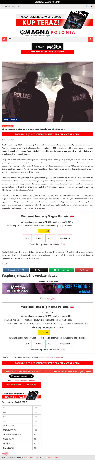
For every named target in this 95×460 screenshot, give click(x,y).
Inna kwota (65, 238)
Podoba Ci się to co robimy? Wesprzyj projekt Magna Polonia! (47, 134)
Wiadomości (7, 126)
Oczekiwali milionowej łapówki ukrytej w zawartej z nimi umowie (23, 371)
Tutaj (63, 244)
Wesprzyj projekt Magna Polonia (47, 51)
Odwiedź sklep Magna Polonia (47, 46)
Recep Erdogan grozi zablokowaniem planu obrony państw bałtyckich (72, 371)
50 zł (38, 238)
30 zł (27, 238)
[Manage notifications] (6, 454)
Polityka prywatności (31, 457)
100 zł (50, 238)
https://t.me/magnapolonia (25, 380)
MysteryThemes (53, 457)
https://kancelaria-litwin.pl (53, 357)
